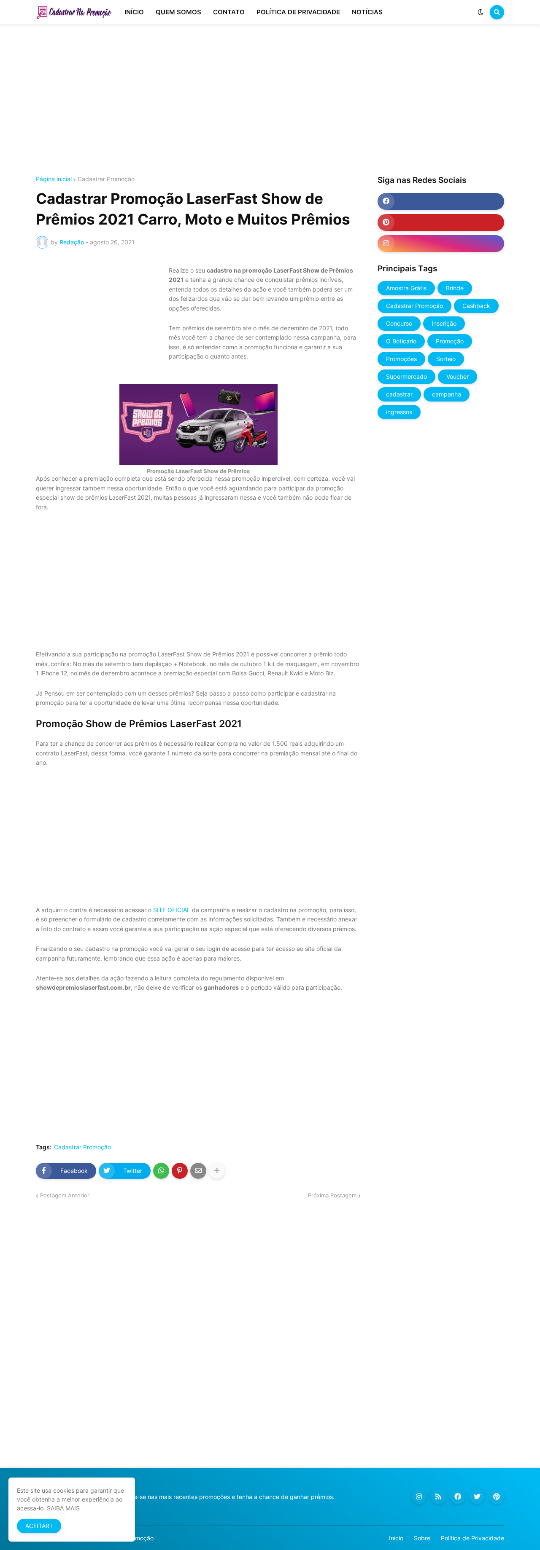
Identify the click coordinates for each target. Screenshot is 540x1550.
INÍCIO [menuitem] (134, 12)
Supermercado (406, 376)
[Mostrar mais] (217, 1171)
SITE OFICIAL (171, 909)
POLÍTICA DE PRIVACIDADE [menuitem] (298, 12)
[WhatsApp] (161, 1171)
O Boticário (401, 341)
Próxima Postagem (332, 1195)
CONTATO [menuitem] (229, 12)
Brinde (455, 288)
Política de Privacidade (472, 1538)
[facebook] (441, 201)
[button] (480, 12)
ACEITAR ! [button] (39, 1525)
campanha (446, 394)
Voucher (457, 376)
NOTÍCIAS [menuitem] (367, 12)
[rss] (438, 1496)
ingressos (399, 411)
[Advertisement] (270, 100)
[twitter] (477, 1496)
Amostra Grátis (406, 288)
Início (396, 1538)
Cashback (476, 305)
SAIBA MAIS (63, 1508)
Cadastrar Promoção (106, 179)
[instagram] (441, 243)
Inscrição (444, 323)
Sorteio (446, 358)
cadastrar (399, 394)
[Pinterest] (180, 1171)
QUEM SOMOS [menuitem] (178, 12)
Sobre (422, 1538)
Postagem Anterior (64, 1195)
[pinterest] (441, 222)
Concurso (399, 323)
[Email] (198, 1171)
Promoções (401, 358)
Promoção (450, 341)
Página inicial (54, 179)
